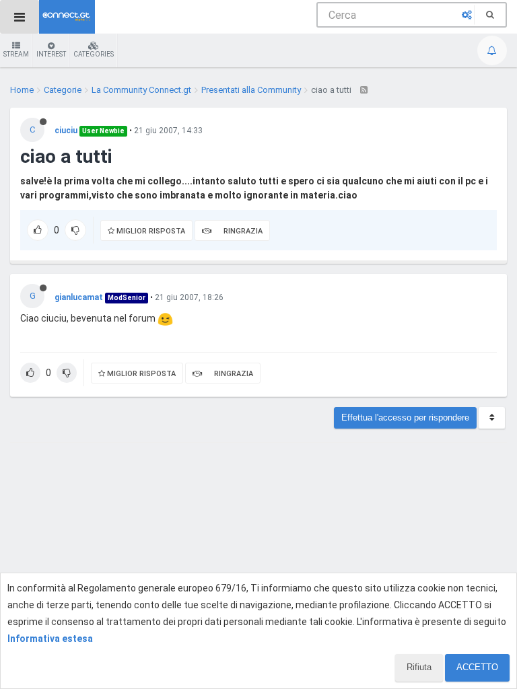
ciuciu (66, 130)
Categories (93, 54)
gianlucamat (79, 297)
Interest (51, 54)
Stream (16, 54)
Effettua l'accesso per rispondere (405, 417)
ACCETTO (477, 667)
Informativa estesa (50, 638)
